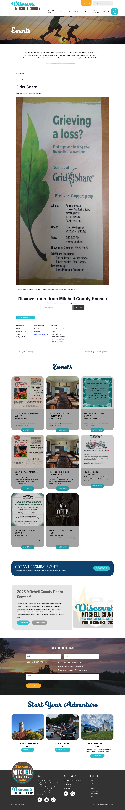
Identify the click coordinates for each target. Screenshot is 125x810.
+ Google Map (60, 339)
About (92, 796)
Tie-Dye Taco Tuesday (25, 352)
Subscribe (79, 307)
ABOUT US (106, 12)
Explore (92, 780)
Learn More (28, 430)
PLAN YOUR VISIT (114, 11)
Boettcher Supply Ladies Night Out (95, 352)
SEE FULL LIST (97, 756)
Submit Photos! (39, 623)
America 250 (51, 11)
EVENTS (84, 12)
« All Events (20, 73)
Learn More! (23, 623)
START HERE (27, 750)
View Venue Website (57, 341)
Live (69, 12)
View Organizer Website (41, 334)
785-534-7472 (67, 789)
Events (92, 788)
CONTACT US (86, 4)
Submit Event (101, 568)
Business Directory (95, 11)
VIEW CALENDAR (62, 750)
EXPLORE (61, 12)
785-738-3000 (41, 795)
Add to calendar (25, 317)
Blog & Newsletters (94, 793)
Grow (76, 12)
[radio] (58, 662)
